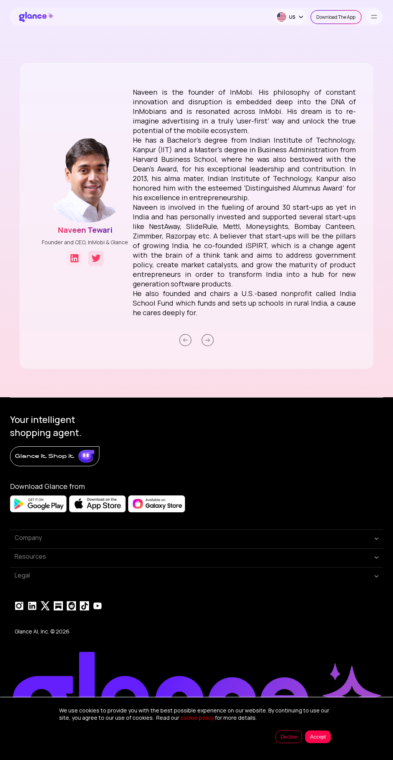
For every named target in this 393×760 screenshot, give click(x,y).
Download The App (335, 17)
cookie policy (197, 717)
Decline (289, 737)
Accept (318, 737)
